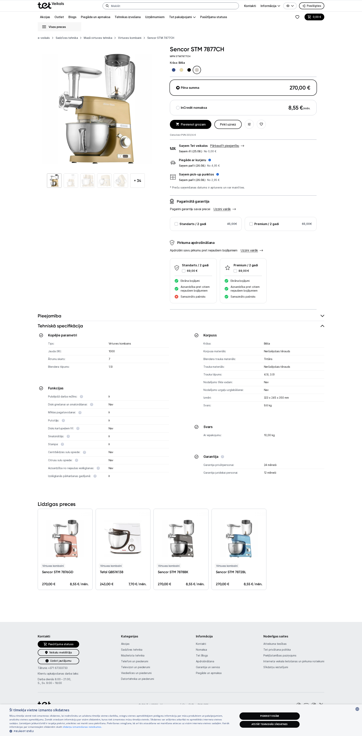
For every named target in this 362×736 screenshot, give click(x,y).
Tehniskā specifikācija (60, 326)
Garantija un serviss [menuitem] (208, 667)
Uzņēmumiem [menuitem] (155, 17)
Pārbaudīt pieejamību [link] (224, 146)
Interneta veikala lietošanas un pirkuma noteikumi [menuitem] (293, 661)
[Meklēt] (107, 6)
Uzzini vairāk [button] (249, 250)
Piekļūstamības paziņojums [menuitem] (279, 655)
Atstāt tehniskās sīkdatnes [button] (270, 724)
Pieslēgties (314, 5)
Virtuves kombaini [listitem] (129, 37)
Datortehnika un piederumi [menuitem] (137, 678)
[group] (270, 5)
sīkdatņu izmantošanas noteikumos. (82, 726)
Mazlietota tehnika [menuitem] (132, 655)
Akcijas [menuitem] (45, 17)
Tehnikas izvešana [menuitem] (127, 17)
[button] (290, 5)
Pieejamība (49, 316)
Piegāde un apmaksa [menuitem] (95, 17)
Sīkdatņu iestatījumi (275, 667)
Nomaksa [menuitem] (201, 649)
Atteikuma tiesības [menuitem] (274, 643)
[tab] (181, 316)
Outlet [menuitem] (59, 17)
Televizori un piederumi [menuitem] (135, 667)
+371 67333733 (57, 667)
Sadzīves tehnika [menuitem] (131, 649)
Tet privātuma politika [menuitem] (277, 649)
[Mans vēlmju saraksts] (297, 17)
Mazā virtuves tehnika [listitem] (98, 37)
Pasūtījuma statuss (213, 17)
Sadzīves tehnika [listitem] (67, 37)
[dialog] (181, 720)
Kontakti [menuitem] (250, 6)
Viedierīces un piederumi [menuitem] (136, 673)
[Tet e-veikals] (51, 5)
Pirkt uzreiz (228, 124)
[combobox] (357, 709)
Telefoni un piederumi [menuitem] (134, 661)
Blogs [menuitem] (72, 17)
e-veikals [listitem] (44, 37)
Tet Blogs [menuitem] (202, 655)
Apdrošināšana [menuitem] (205, 661)
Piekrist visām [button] (269, 716)
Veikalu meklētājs (60, 652)
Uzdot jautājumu (60, 660)
